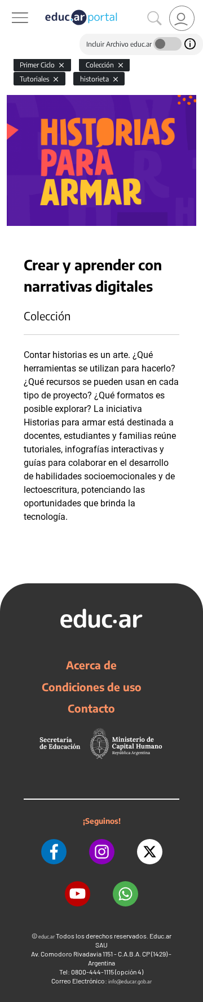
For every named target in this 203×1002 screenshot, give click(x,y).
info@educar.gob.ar (130, 981)
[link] (182, 18)
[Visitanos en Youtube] (77, 894)
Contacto (91, 708)
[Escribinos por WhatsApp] (125, 894)
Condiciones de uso (92, 686)
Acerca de (91, 665)
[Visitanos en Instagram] (102, 851)
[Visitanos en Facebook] (54, 851)
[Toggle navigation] (10, 6)
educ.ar (46, 936)
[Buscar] (154, 18)
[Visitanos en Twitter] (150, 851)
